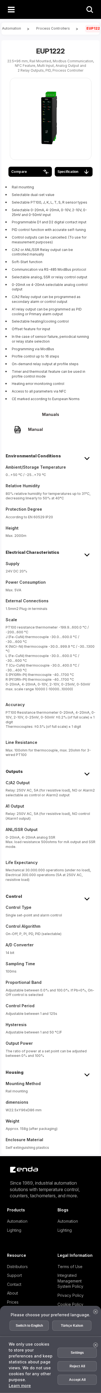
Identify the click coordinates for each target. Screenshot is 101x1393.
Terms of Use (70, 1266)
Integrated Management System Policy (70, 1281)
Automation (17, 1221)
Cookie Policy (70, 1304)
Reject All (77, 1366)
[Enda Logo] (21, 1169)
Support (14, 1275)
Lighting (14, 1230)
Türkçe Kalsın (72, 1326)
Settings (77, 1353)
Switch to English (29, 1326)
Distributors (17, 1266)
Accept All (77, 1380)
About (12, 1293)
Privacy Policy (71, 1295)
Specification (68, 172)
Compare (19, 171)
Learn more (20, 1385)
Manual (35, 429)
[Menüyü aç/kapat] (11, 9)
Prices (13, 1302)
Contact (14, 1284)
